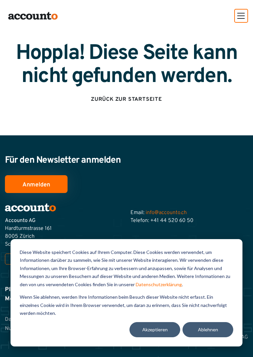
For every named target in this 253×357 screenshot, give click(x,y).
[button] (241, 16)
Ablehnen (208, 329)
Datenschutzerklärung (159, 284)
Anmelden (36, 185)
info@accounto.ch (166, 212)
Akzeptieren (155, 329)
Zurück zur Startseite (126, 99)
